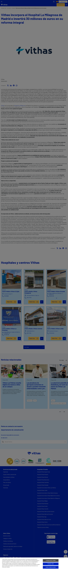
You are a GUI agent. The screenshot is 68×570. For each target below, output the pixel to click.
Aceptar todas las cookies (51, 567)
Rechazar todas (51, 563)
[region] (34, 563)
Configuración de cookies (51, 560)
